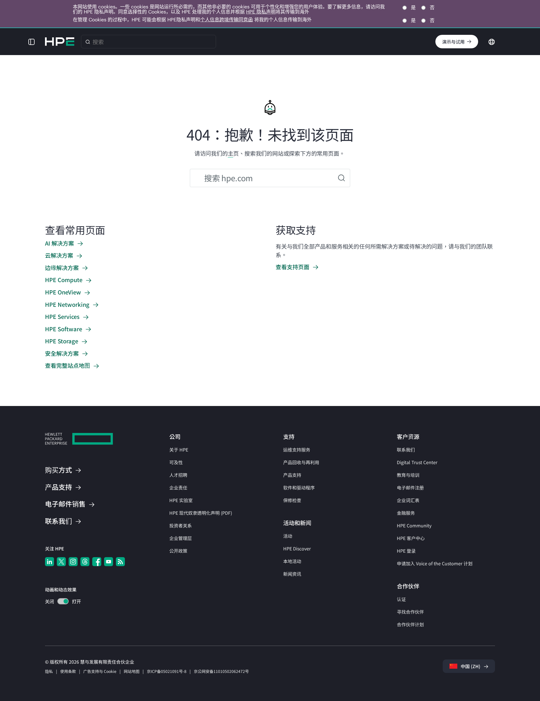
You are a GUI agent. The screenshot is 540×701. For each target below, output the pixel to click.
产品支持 (292, 474)
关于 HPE (178, 449)
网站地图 (132, 671)
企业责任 (178, 487)
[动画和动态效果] (63, 601)
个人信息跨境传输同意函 (226, 20)
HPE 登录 (406, 550)
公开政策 (178, 550)
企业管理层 (180, 538)
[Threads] (84, 561)
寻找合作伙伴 (410, 611)
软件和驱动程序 (299, 487)
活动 (287, 535)
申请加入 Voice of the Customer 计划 (434, 563)
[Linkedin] (49, 561)
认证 (401, 599)
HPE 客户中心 (411, 538)
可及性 (176, 462)
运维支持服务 (296, 449)
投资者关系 (180, 525)
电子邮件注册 (410, 487)
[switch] (60, 602)
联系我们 (406, 449)
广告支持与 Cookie (99, 671)
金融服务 (406, 512)
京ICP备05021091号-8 (166, 671)
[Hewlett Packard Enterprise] (59, 41)
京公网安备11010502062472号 (221, 671)
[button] (31, 42)
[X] (61, 561)
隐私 (49, 671)
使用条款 (68, 671)
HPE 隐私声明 (261, 12)
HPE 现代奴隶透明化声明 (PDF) (200, 512)
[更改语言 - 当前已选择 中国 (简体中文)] (491, 41)
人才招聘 (178, 474)
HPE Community (414, 525)
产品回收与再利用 (301, 462)
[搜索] (87, 41)
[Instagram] (73, 561)
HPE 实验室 (181, 500)
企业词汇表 (408, 500)
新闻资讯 (292, 573)
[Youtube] (108, 561)
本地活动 (292, 561)
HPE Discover (297, 548)
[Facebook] (96, 561)
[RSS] (120, 561)
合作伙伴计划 (410, 624)
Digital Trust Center (417, 462)
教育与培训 (408, 474)
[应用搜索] (341, 178)
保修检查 (292, 500)
